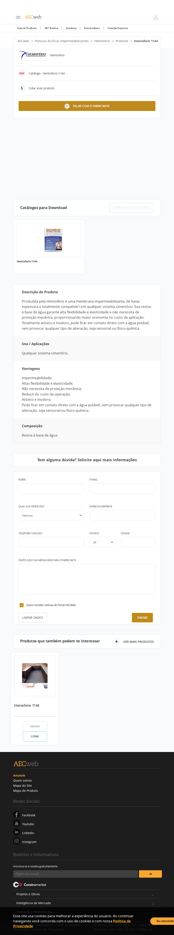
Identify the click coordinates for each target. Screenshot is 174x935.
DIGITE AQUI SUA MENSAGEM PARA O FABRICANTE (47, 560)
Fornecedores (92, 28)
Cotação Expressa (118, 28)
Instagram (29, 842)
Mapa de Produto (25, 791)
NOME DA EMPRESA (101, 506)
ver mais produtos (138, 642)
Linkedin (28, 833)
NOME (22, 479)
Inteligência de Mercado (33, 903)
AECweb (23, 41)
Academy (71, 28)
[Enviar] (150, 874)
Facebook (28, 815)
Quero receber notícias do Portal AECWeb (51, 605)
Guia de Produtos (27, 28)
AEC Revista (51, 28)
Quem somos (22, 780)
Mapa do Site (22, 786)
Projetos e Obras (28, 894)
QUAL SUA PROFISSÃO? (31, 506)
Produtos (122, 41)
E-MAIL (93, 479)
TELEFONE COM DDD (30, 533)
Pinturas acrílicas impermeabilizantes (62, 41)
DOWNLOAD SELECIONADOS (131, 207)
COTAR (35, 736)
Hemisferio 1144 (26, 705)
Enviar (142, 618)
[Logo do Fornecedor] (32, 55)
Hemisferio (102, 41)
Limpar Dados (32, 618)
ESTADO (94, 533)
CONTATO (35, 726)
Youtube (28, 824)
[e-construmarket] (29, 884)
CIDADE (125, 533)
